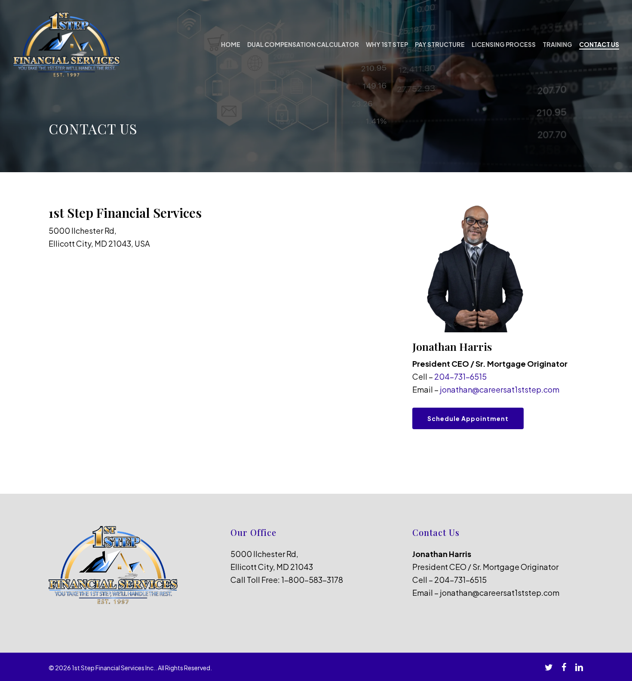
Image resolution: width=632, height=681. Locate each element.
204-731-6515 (460, 376)
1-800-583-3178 (312, 580)
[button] (468, 418)
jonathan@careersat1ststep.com (499, 389)
